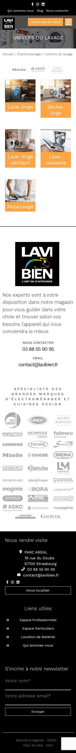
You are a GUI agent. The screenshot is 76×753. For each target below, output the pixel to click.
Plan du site (33, 745)
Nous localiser (38, 590)
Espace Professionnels (38, 620)
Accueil (8, 54)
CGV (49, 745)
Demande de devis (46, 22)
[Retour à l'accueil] (9, 23)
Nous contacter (57, 10)
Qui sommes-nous (20, 10)
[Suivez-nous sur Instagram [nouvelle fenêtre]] (37, 4)
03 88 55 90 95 (38, 349)
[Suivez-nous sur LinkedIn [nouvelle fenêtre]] (43, 4)
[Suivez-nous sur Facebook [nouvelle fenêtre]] (32, 4)
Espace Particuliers (38, 628)
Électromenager (29, 54)
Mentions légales (30, 740)
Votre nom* (18, 680)
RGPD (52, 740)
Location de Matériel (38, 637)
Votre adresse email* (28, 695)
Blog (40, 10)
